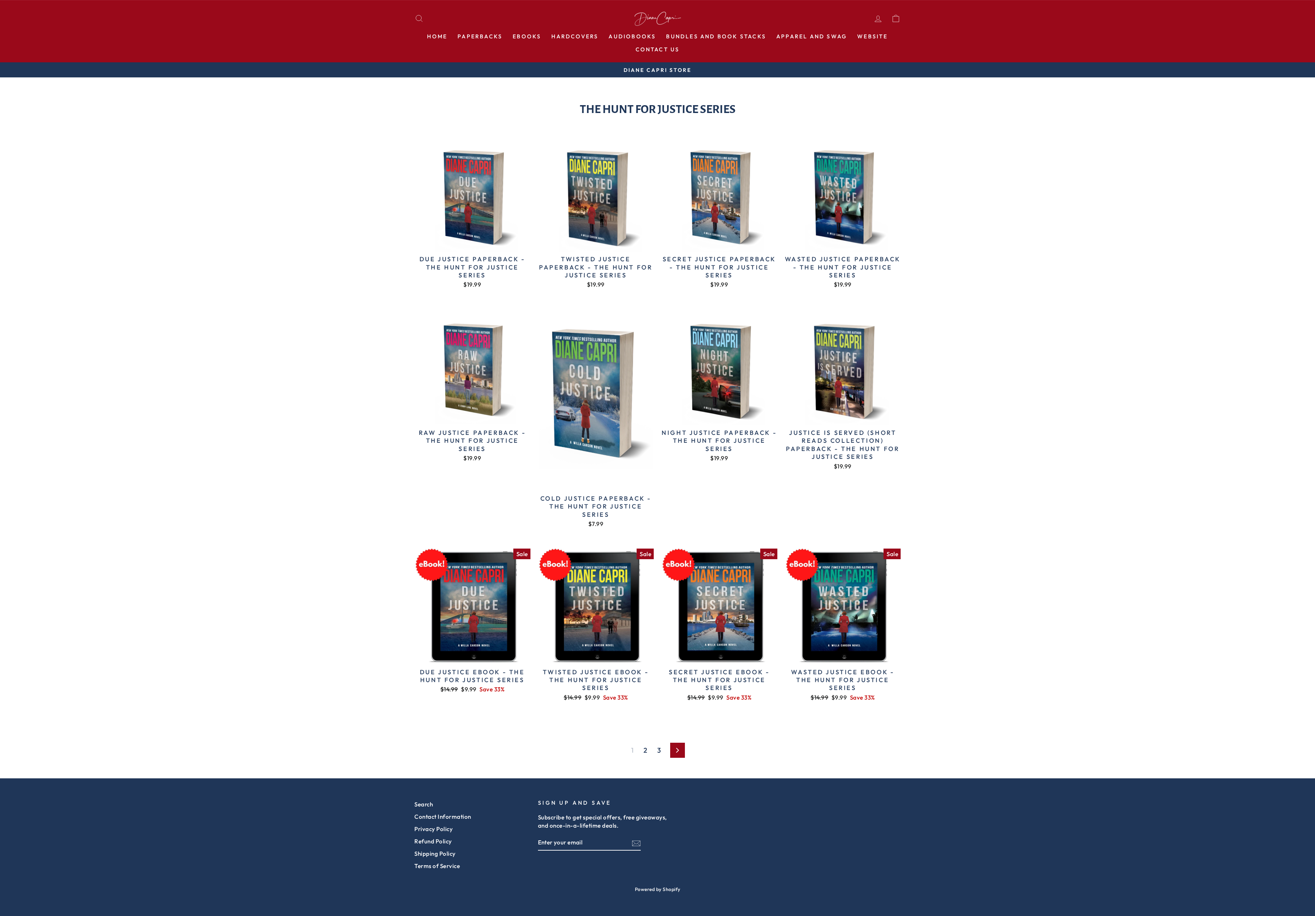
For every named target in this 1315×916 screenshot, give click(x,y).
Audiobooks (632, 36)
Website (872, 36)
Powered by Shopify (657, 889)
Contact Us (658, 49)
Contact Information (442, 816)
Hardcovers (574, 36)
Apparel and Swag (811, 36)
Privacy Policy (433, 828)
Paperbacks (480, 36)
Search (423, 804)
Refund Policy (433, 841)
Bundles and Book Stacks (716, 36)
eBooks (527, 36)
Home (437, 36)
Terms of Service (437, 865)
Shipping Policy (435, 853)
